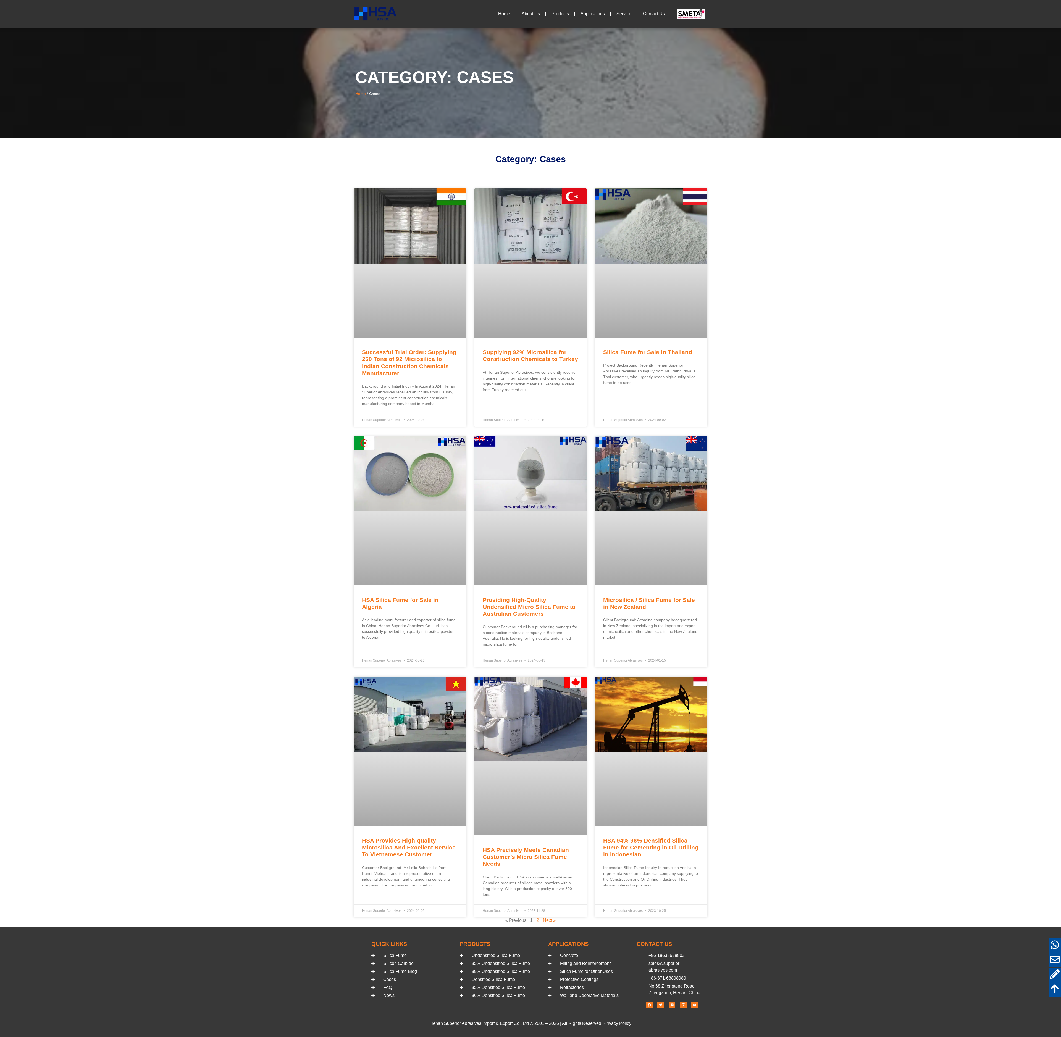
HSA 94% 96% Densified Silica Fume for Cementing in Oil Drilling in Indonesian (650, 847)
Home (504, 13)
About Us (531, 13)
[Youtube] (694, 1005)
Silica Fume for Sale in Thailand (647, 352)
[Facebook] (649, 1005)
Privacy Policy (617, 1023)
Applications (593, 13)
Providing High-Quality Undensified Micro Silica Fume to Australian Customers (529, 607)
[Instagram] (683, 1005)
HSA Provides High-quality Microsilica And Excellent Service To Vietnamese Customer (409, 847)
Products (560, 13)
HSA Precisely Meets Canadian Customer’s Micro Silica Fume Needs (526, 857)
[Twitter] (660, 1005)
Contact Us (654, 13)
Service (623, 13)
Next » (549, 920)
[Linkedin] (672, 1005)
